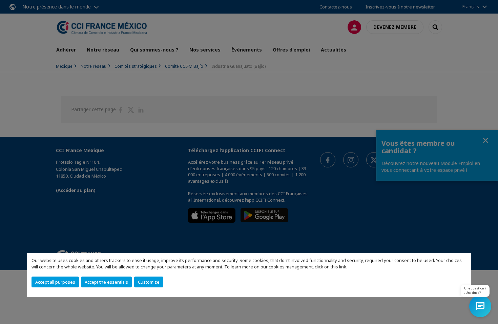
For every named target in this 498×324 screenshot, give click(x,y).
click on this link (330, 267)
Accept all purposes (55, 282)
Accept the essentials (106, 282)
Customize (149, 282)
